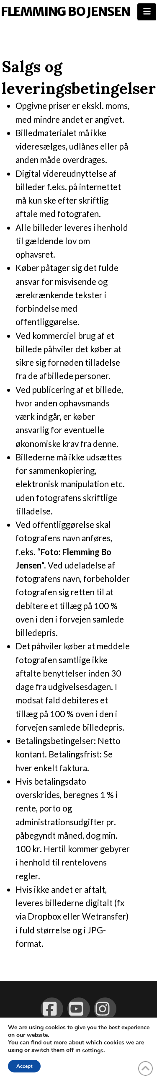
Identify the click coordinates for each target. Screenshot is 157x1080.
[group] (72, 524)
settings (92, 1050)
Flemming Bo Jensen (65, 11)
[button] (146, 11)
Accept (24, 1066)
